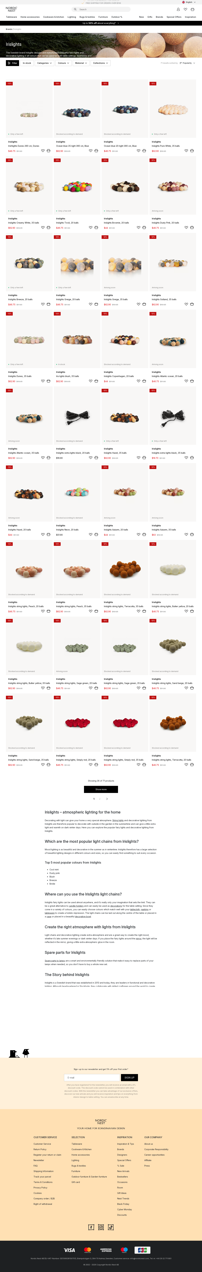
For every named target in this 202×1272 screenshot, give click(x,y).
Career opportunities (154, 1155)
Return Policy (40, 1149)
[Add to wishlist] (43, 151)
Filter (14, 63)
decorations (116, 906)
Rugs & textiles (87, 17)
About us (148, 1144)
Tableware (11, 17)
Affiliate (147, 1160)
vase (49, 916)
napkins (144, 909)
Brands (159, 17)
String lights (118, 820)
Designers (122, 1155)
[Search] (75, 9)
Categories (43, 63)
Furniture (103, 17)
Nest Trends (123, 1198)
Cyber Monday (124, 1209)
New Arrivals (123, 1171)
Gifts (149, 17)
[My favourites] (185, 9)
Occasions (122, 1182)
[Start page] (11, 9)
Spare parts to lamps (55, 960)
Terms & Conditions (43, 1182)
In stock (27, 63)
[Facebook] (91, 1227)
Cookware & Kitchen (82, 1149)
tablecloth (135, 909)
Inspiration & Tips (125, 1144)
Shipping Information (44, 1171)
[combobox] (189, 2)
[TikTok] (111, 1227)
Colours (62, 63)
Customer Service (42, 1144)
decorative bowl (83, 916)
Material (79, 63)
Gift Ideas (121, 1193)
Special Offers (174, 17)
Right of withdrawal (43, 1204)
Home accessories (30, 17)
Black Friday (123, 1204)
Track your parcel (42, 1176)
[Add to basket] (48, 150)
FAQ (36, 1165)
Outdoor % (116, 17)
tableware (50, 913)
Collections (99, 63)
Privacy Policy (40, 1187)
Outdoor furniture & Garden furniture (89, 1176)
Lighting (72, 17)
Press (147, 1165)
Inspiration (190, 17)
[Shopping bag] (192, 9)
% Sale (120, 1165)
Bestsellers (122, 1176)
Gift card (76, 1182)
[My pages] (178, 9)
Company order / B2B (44, 1198)
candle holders (76, 906)
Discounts (122, 1215)
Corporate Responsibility (156, 1149)
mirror (138, 938)
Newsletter (39, 1160)
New (141, 17)
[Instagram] (101, 1227)
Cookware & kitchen (53, 17)
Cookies (38, 1193)
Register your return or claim (47, 1155)
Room (120, 1187)
